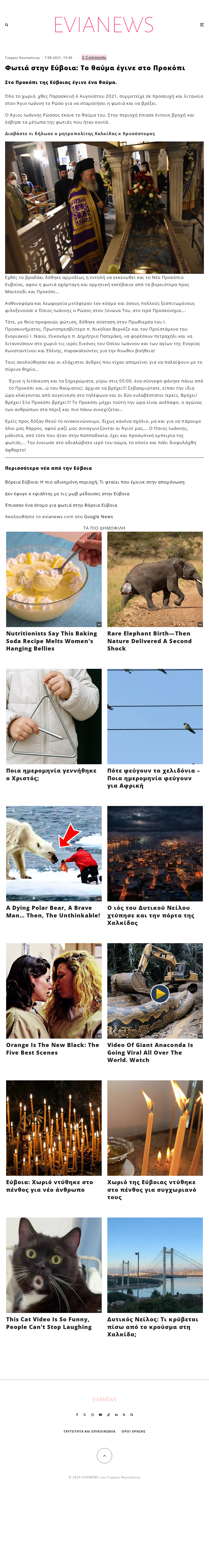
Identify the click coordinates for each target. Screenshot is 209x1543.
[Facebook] (77, 1415)
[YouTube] (100, 1415)
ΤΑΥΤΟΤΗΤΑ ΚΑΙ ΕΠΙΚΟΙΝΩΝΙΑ (89, 1431)
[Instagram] (92, 1415)
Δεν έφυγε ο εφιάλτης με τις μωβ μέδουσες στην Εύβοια (67, 494)
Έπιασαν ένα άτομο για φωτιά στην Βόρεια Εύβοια (61, 505)
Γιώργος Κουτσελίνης (22, 57)
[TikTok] (108, 1415)
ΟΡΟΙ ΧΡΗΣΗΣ (134, 1431)
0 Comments (94, 57)
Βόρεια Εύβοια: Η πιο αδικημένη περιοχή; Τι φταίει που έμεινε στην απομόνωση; (95, 482)
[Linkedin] (116, 1415)
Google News (98, 516)
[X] (85, 1415)
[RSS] (124, 1415)
